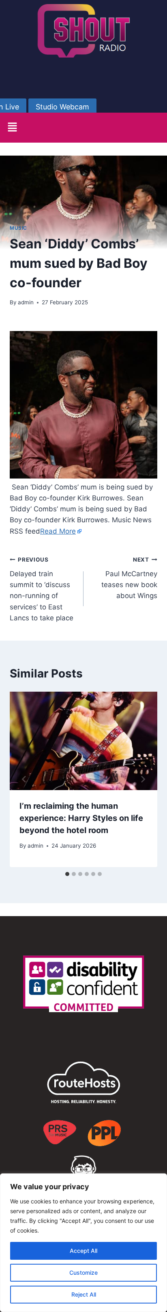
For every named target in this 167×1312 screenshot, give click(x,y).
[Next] (142, 779)
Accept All (83, 1250)
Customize (83, 1272)
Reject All (83, 1294)
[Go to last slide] (24, 779)
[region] (83, 1242)
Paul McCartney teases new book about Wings (129, 578)
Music (18, 228)
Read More (58, 531)
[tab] (67, 874)
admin (26, 302)
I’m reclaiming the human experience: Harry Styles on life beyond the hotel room (81, 818)
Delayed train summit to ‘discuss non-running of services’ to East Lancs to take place (41, 589)
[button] (12, 127)
